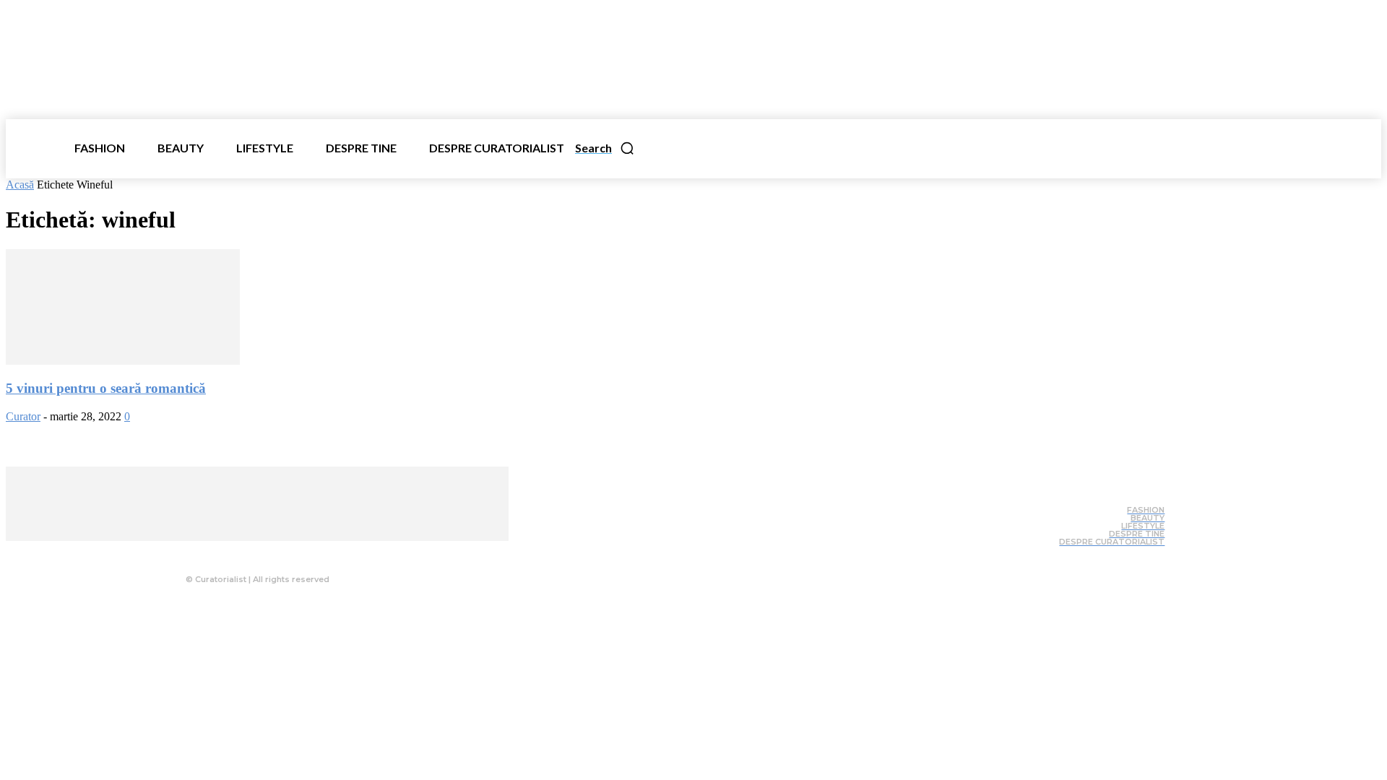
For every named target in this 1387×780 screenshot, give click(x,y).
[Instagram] (252, 552)
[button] (605, 148)
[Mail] (281, 552)
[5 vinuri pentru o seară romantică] (123, 361)
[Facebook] (223, 552)
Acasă (20, 184)
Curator (23, 416)
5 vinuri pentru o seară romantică (106, 388)
